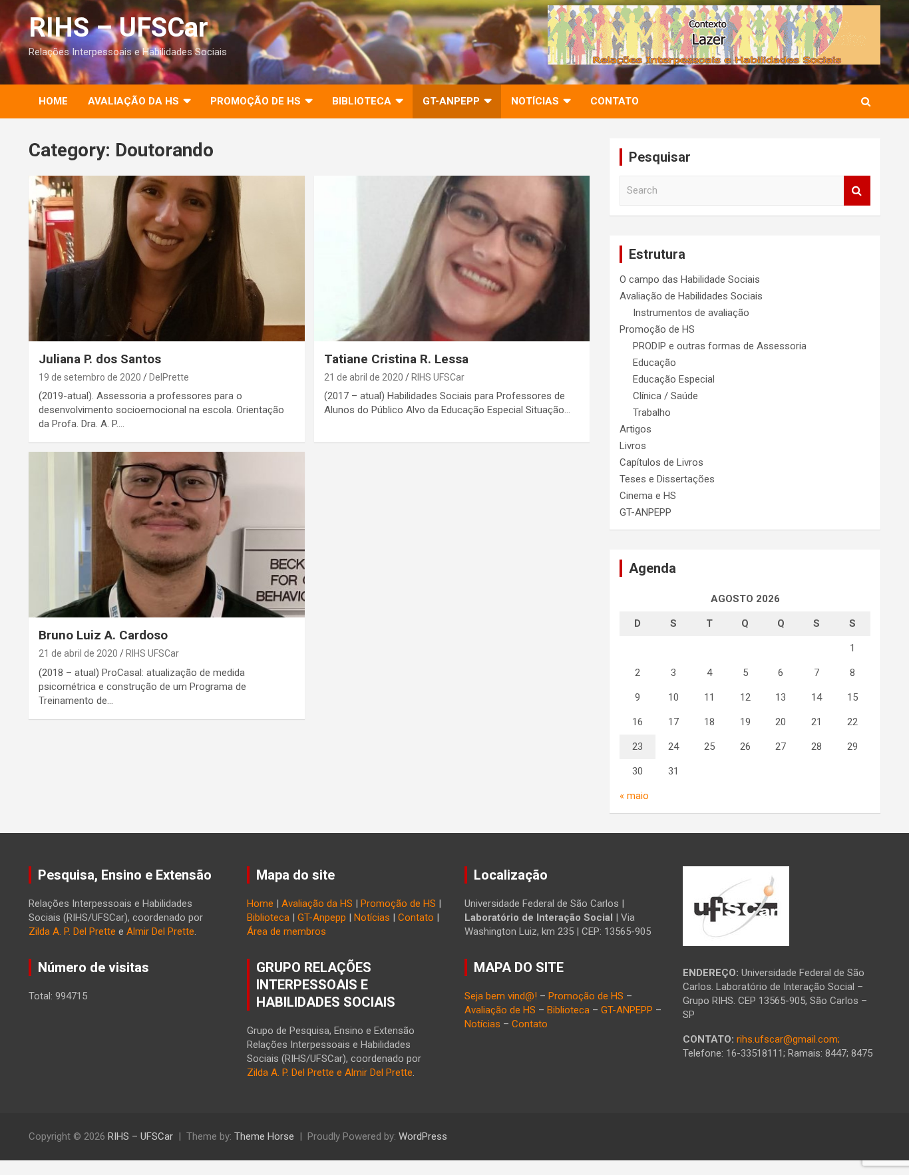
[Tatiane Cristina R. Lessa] (451, 259)
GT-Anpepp (321, 917)
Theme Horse (264, 1136)
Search (857, 191)
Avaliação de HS (500, 1010)
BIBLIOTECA (361, 101)
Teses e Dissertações (667, 479)
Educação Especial (674, 379)
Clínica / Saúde (665, 396)
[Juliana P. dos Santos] (166, 259)
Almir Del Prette (160, 931)
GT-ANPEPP (451, 101)
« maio (634, 796)
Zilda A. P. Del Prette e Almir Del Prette (330, 1073)
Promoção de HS (657, 329)
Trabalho (652, 413)
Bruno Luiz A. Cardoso (103, 635)
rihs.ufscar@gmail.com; (788, 1039)
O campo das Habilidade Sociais (690, 279)
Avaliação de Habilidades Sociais (691, 296)
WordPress (423, 1136)
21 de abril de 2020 (363, 377)
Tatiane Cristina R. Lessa (396, 359)
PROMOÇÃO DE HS (255, 101)
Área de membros (286, 931)
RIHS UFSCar (437, 377)
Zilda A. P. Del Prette (72, 931)
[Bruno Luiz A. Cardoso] (166, 535)
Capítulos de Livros (661, 462)
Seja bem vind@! (500, 996)
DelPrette (169, 377)
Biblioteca (268, 917)
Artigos (635, 429)
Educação (654, 363)
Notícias (535, 101)
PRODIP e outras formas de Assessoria (720, 346)
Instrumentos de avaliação (691, 313)
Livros (633, 446)
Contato (614, 101)
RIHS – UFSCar (118, 27)
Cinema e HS (648, 496)
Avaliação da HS (317, 904)
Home (53, 101)
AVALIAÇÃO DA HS (133, 101)
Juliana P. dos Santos (100, 359)
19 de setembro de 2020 (90, 377)
